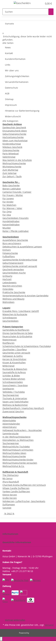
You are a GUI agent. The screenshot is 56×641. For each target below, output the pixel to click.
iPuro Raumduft (10, 481)
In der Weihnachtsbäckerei (16, 436)
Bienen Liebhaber (11, 188)
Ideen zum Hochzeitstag (15, 140)
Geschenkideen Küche (14, 272)
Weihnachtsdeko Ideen (14, 453)
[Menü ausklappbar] (6, 3)
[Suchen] (51, 11)
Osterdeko (7, 289)
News (8, 47)
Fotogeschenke (10, 253)
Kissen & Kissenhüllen (14, 362)
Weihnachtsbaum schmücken (17, 449)
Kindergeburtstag (11, 143)
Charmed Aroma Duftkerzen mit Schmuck (24, 484)
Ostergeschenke (10, 150)
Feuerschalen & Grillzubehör (17, 336)
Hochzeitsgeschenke (13, 137)
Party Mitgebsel (10, 153)
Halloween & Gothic (12, 356)
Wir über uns (12, 70)
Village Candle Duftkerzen (15, 488)
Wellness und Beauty (13, 298)
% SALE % (9, 513)
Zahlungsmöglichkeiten (17, 76)
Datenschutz (11, 87)
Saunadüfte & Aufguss (14, 372)
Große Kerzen (9, 498)
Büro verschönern (11, 243)
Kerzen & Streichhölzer (14, 359)
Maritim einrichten (12, 285)
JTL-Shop (33, 633)
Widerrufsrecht (13, 116)
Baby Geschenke (11, 185)
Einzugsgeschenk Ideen (14, 130)
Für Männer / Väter (12, 208)
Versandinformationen (16, 81)
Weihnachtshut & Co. (13, 466)
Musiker (6, 227)
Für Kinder (8, 201)
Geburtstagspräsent (12, 262)
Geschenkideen (10, 320)
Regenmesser (9, 339)
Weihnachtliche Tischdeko (16, 446)
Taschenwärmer (10, 395)
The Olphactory (10, 475)
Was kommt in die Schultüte (17, 160)
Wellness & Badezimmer (15, 404)
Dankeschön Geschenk (14, 127)
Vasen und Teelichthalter (15, 401)
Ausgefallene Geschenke (15, 240)
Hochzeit (7, 279)
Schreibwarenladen (12, 382)
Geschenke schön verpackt (16, 352)
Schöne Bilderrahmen (13, 378)
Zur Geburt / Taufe (12, 176)
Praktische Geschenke (13, 292)
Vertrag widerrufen (15, 619)
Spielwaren (8, 388)
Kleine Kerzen (9, 494)
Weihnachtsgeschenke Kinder (17, 459)
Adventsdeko (9, 420)
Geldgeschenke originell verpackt (19, 266)
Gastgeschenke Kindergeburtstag (19, 259)
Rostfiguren (8, 342)
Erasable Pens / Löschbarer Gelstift (20, 311)
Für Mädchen (9, 205)
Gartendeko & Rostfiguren (15, 329)
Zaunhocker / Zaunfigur (14, 349)
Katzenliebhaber (11, 224)
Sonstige (6, 507)
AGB (7, 93)
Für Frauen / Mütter (12, 195)
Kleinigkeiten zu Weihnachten (18, 440)
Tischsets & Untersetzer (14, 398)
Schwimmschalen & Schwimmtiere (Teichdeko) (26, 346)
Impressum (11, 104)
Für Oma (7, 211)
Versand (49, 624)
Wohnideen (8, 302)
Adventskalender (11, 423)
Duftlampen (8, 504)
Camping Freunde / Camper (16, 191)
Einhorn (6, 249)
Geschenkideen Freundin (15, 218)
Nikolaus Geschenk (12, 147)
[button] (37, 3)
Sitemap (9, 99)
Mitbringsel (8, 365)
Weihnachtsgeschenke (14, 163)
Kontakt (9, 53)
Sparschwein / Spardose (15, 385)
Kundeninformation (15, 58)
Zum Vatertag (9, 173)
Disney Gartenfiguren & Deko (17, 333)
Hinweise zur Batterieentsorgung (22, 110)
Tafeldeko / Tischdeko (13, 391)
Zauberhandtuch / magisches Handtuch (23, 408)
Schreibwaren (9, 317)
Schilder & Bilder (11, 375)
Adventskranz (9, 427)
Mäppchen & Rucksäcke (14, 314)
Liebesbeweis (9, 282)
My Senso (7, 478)
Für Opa (6, 214)
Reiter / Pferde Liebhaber (15, 231)
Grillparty (7, 276)
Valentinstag (8, 156)
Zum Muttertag (10, 169)
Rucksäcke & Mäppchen (14, 369)
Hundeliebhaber (11, 221)
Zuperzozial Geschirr (13, 411)
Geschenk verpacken (13, 269)
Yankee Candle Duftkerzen (16, 491)
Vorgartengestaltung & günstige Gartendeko (25, 295)
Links (7, 64)
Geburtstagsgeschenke (14, 134)
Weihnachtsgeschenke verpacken (19, 462)
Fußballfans (8, 256)
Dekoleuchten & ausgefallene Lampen (22, 246)
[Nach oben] (1, 639)
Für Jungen (8, 198)
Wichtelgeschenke (11, 166)
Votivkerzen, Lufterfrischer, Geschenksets (23, 501)
